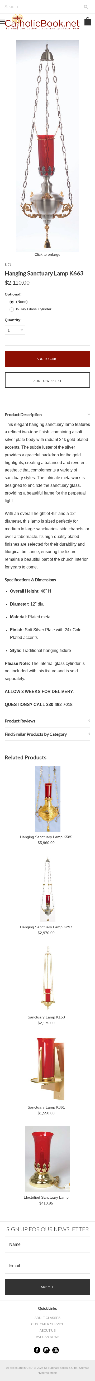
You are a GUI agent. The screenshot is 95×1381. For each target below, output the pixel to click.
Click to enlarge (47, 254)
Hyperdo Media (47, 1372)
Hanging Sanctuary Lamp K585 (46, 837)
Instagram (46, 1350)
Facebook (37, 1350)
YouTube (55, 1350)
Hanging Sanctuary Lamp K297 (46, 927)
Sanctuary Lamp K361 (46, 1107)
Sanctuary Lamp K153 (46, 1017)
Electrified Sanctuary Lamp (46, 1197)
